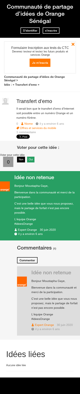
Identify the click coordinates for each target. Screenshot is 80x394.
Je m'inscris (40, 63)
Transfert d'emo (34, 101)
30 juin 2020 (48, 229)
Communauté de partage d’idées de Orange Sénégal (40, 13)
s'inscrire (51, 30)
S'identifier (30, 30)
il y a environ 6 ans (30, 233)
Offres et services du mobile (38, 128)
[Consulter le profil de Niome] (5, 103)
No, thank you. (73, 44)
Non (21, 159)
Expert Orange (27, 229)
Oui (31, 159)
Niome (28, 123)
